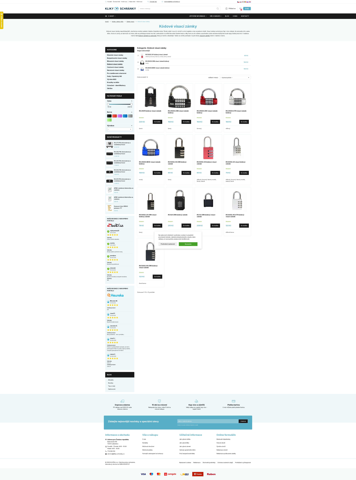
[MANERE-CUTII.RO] (245, 2)
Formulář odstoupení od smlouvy (152, 453)
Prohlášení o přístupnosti (243, 462)
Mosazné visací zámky (115, 61)
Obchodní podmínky (209, 462)
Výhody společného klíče (187, 450)
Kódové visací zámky (115, 64)
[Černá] (109, 115)
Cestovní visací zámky (115, 67)
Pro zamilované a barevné (116, 73)
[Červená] (114, 115)
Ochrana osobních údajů (225, 462)
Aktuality (110, 380)
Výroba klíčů (111, 79)
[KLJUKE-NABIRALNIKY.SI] (247, 2)
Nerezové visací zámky (115, 70)
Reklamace (196, 462)
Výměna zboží (220, 446)
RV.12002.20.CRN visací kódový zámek (147, 216)
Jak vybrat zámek (185, 446)
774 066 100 (153, 1)
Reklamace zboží (221, 450)
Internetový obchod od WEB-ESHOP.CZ (117, 464)
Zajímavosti (111, 389)
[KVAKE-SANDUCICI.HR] (250, 2)
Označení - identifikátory (116, 85)
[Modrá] (125, 115)
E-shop (111, 16)
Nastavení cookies (185, 462)
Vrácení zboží (220, 443)
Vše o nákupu (215, 16)
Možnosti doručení (148, 446)
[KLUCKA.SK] (241, 2)
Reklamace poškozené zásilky (226, 453)
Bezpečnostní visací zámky (117, 58)
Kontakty (245, 16)
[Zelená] (109, 119)
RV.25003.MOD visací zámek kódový (157, 68)
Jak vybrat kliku (184, 443)
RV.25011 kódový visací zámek (150, 111)
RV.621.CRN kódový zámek (177, 215)
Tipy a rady (111, 386)
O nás (235, 16)
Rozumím (188, 244)
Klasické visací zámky (115, 55)
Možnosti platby (147, 450)
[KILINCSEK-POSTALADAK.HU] (243, 2)
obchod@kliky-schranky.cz (172, 1)
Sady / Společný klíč (114, 76)
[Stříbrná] (130, 115)
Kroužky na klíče (113, 82)
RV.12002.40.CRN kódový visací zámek (148, 266)
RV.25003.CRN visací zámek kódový (157, 61)
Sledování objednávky (223, 439)
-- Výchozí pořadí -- (235, 77)
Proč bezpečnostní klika (187, 453)
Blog (227, 16)
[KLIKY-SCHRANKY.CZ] (238, 2)
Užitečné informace (197, 16)
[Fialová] (120, 115)
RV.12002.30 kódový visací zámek (156, 54)
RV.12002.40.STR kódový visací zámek (235, 216)
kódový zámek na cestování (147, 36)
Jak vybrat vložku (184, 439)
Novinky (110, 383)
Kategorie (112, 50)
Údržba (109, 88)
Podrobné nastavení (168, 244)
